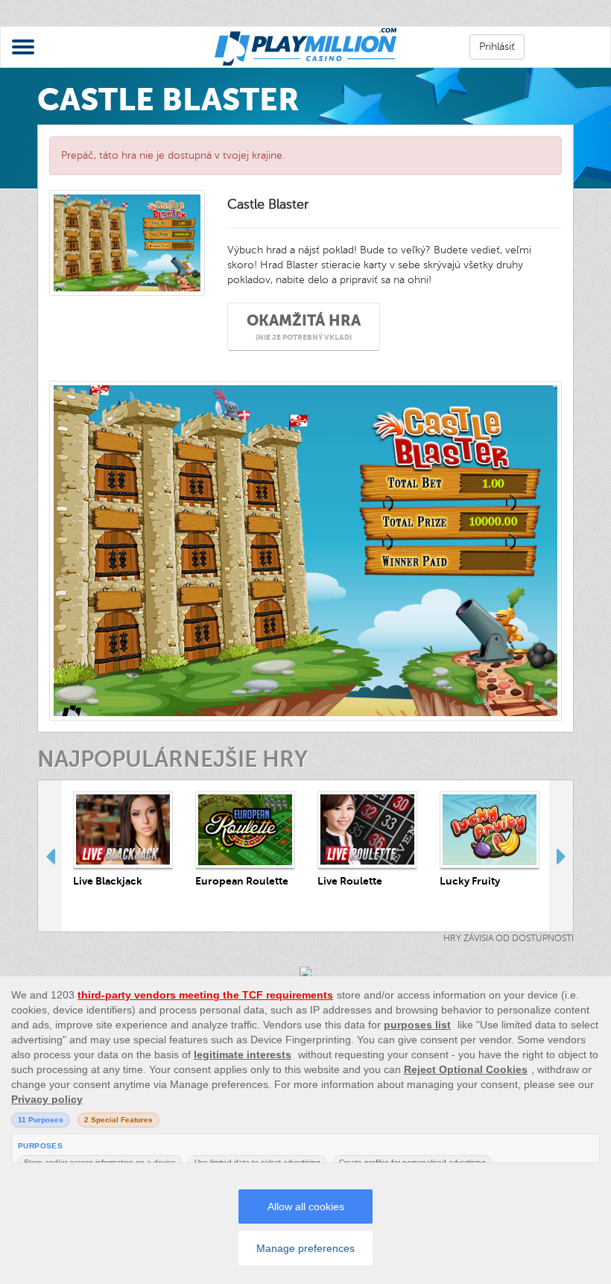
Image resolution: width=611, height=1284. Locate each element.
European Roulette (241, 881)
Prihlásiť (497, 46)
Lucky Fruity (470, 881)
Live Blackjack (107, 881)
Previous (50, 856)
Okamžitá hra (304, 326)
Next (561, 856)
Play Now (123, 829)
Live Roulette (349, 881)
